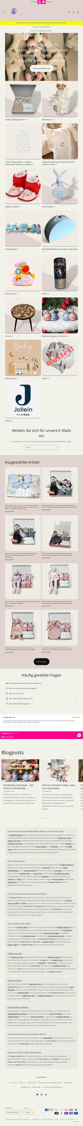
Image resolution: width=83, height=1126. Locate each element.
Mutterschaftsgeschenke (41, 68)
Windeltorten (47, 119)
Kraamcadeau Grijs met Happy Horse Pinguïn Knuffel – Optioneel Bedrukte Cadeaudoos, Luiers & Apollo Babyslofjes (21, 555)
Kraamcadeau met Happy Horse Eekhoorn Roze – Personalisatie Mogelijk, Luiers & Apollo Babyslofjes (20, 648)
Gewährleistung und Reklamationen (50, 1082)
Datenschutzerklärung (48, 1119)
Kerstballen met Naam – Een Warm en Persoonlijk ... (19, 787)
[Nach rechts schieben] (46, 818)
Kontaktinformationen (72, 1119)
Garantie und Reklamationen (52, 1087)
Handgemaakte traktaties (18, 1007)
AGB (57, 1119)
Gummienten (10, 294)
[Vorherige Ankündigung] (4, 23)
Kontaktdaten (31, 1082)
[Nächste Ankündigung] (79, 23)
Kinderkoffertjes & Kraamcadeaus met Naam (60, 249)
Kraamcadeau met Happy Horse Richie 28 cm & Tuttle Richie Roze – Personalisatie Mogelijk (23, 602)
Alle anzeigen (41, 662)
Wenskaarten (10, 378)
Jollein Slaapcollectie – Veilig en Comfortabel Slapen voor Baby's (18, 163)
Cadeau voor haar (15, 953)
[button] (4, 12)
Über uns (22, 1082)
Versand (62, 1119)
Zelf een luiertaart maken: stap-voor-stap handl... (58, 787)
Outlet (44, 378)
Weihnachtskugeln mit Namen (54, 336)
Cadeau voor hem (15, 980)
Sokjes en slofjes (12, 206)
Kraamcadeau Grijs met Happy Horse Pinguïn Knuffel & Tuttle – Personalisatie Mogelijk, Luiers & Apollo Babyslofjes (59, 506)
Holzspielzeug (11, 249)
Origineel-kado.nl (14, 1119)
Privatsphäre (68, 1082)
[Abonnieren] (57, 447)
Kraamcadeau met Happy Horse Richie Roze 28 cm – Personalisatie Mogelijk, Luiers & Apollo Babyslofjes (57, 602)
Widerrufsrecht (36, 1119)
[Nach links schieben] (37, 818)
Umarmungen (47, 206)
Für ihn (8, 336)
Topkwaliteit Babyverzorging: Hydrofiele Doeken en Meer (58, 163)
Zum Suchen (13, 1082)
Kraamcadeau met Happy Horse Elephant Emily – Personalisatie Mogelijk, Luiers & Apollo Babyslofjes (57, 648)
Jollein (8, 421)
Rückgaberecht (26, 1087)
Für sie (44, 294)
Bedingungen (37, 1087)
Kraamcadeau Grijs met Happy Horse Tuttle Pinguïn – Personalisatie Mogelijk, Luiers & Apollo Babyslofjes (58, 554)
